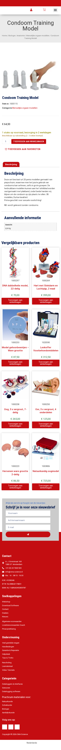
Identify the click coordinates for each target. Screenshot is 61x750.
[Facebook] (4, 726)
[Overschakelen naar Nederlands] (50, 10)
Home (4, 36)
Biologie (12, 36)
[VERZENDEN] (28, 534)
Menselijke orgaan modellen (37, 36)
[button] (55, 10)
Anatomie (21, 36)
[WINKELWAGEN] (44, 9)
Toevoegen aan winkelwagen (28, 141)
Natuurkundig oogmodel (46, 471)
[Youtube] (17, 726)
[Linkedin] (10, 726)
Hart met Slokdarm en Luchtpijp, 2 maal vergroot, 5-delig (46, 288)
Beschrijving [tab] (11, 164)
